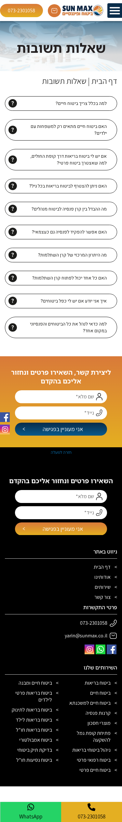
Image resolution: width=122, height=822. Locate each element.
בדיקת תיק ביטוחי (34, 750)
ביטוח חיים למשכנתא (90, 703)
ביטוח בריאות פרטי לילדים (33, 696)
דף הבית (104, 80)
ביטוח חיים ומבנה (35, 682)
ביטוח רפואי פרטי (94, 760)
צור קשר (102, 597)
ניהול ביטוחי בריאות (91, 750)
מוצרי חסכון (99, 723)
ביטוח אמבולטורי (35, 739)
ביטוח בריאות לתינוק (32, 709)
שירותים (103, 587)
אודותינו (102, 577)
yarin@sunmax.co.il (86, 635)
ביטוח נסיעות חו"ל (34, 760)
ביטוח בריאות (98, 682)
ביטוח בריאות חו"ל (34, 729)
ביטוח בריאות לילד (34, 719)
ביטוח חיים (100, 693)
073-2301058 (21, 10)
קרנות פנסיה (98, 713)
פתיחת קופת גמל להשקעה (94, 736)
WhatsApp (30, 816)
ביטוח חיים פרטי (95, 770)
